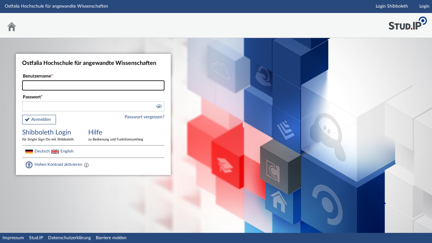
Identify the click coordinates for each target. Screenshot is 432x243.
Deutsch (42, 151)
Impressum (13, 238)
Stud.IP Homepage (407, 21)
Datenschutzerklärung (69, 238)
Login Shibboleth (392, 6)
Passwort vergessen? (144, 117)
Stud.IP (36, 238)
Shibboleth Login (48, 135)
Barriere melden (111, 238)
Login (424, 6)
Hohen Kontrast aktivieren (58, 164)
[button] (158, 107)
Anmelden (41, 119)
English (66, 151)
